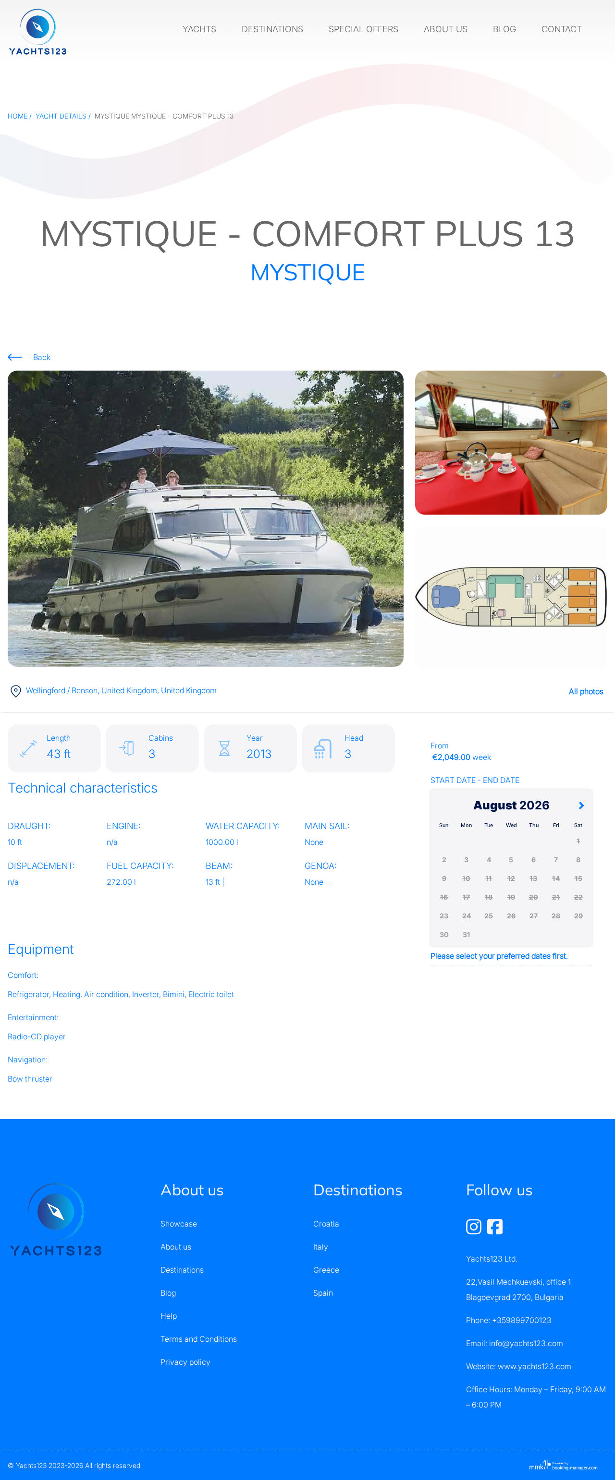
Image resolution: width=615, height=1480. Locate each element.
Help (168, 1316)
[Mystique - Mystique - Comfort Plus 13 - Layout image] (511, 598)
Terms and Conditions (198, 1339)
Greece (326, 1270)
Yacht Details (61, 116)
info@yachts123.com (526, 1343)
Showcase (178, 1223)
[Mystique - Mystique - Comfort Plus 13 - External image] (206, 518)
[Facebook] (495, 1226)
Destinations (274, 29)
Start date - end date (474, 780)
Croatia (326, 1223)
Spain (323, 1293)
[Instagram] (474, 1226)
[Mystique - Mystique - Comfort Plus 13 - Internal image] (511, 443)
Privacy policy (185, 1362)
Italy (320, 1246)
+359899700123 (522, 1320)
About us (447, 29)
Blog (505, 29)
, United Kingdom (121, 690)
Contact (562, 29)
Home (17, 116)
